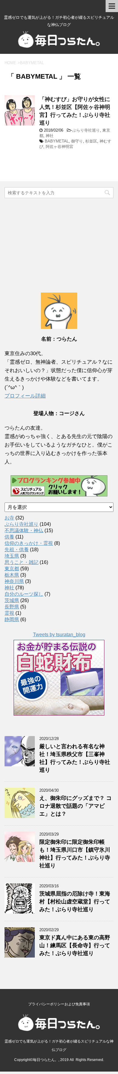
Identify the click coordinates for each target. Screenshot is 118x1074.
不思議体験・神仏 (24, 530)
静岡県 (12, 619)
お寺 (9, 517)
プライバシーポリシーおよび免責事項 (59, 1004)
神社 (50, 135)
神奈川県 (14, 581)
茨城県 (12, 600)
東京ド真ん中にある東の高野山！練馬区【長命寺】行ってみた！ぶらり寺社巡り (74, 945)
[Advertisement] (59, 239)
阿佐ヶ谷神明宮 (59, 146)
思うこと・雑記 (21, 562)
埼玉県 (12, 555)
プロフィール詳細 (25, 396)
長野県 (12, 606)
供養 (9, 536)
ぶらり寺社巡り (86, 130)
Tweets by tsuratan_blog (59, 634)
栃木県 (12, 575)
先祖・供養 (17, 549)
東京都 (12, 568)
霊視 (9, 613)
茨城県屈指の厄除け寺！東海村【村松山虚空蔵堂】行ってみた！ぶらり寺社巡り (74, 901)
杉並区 (91, 141)
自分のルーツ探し (24, 594)
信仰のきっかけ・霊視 (29, 543)
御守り (77, 141)
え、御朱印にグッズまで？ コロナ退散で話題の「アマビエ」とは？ (75, 806)
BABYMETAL (57, 141)
